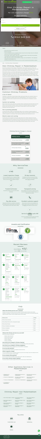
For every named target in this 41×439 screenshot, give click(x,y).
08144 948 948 (21, 37)
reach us (29, 179)
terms (25, 27)
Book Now (20, 25)
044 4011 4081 (29, 359)
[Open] (1, 1)
